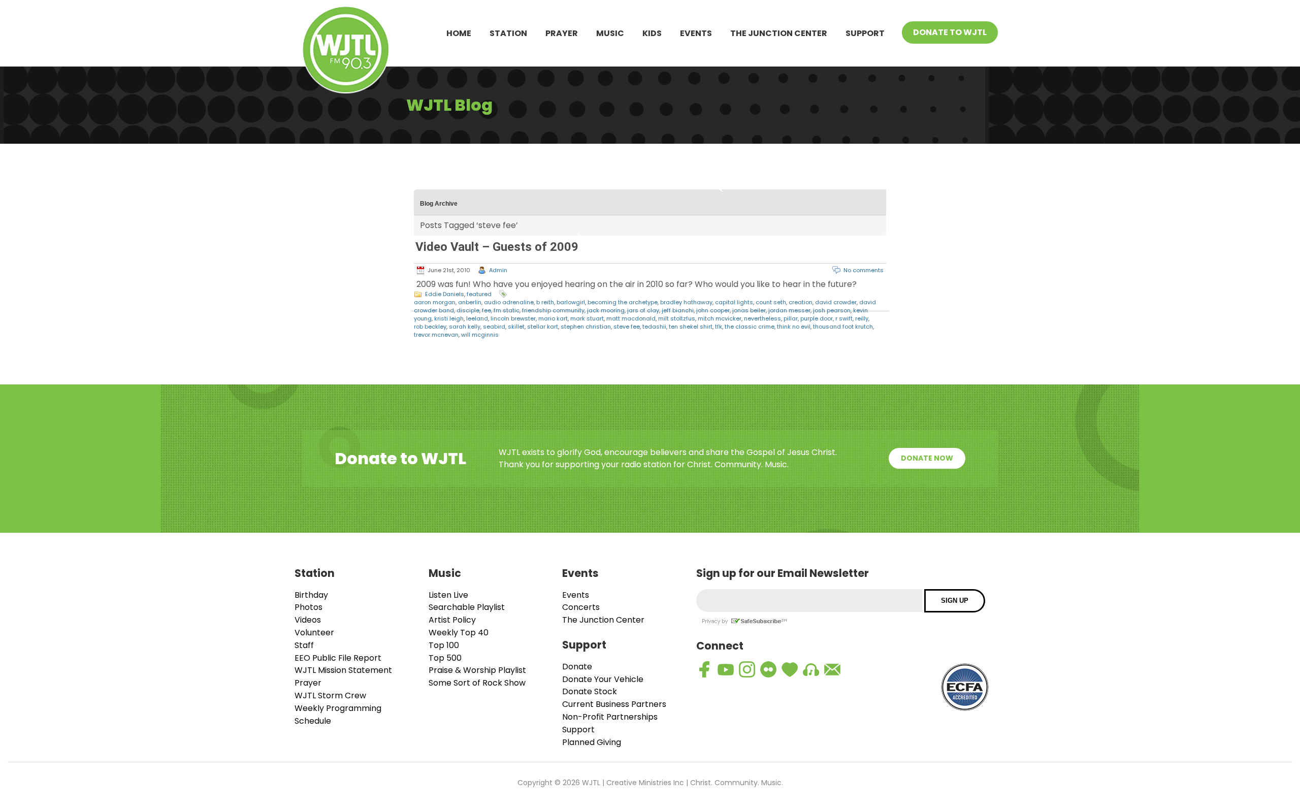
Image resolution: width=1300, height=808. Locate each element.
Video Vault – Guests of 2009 (496, 247)
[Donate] (790, 669)
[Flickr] (768, 669)
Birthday (311, 595)
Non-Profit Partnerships (610, 717)
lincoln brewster (513, 318)
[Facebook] (704, 669)
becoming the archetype (623, 302)
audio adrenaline (509, 302)
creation (800, 302)
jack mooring (606, 310)
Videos (308, 620)
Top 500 (445, 658)
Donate (577, 666)
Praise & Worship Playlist (477, 670)
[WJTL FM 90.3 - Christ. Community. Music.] (345, 51)
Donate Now (927, 458)
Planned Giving (591, 742)
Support (865, 33)
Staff (304, 645)
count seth (771, 302)
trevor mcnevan (436, 335)
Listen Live (448, 595)
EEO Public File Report (338, 658)
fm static (506, 310)
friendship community (553, 310)
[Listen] (811, 669)
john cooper (713, 310)
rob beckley (430, 326)
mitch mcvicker (719, 318)
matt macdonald (631, 318)
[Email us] (832, 669)
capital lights (734, 302)
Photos (308, 607)
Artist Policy (452, 620)
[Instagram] (747, 669)
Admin (498, 270)
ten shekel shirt (690, 326)
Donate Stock (589, 691)
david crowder (836, 302)
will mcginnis (480, 335)
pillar (791, 318)
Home (458, 33)
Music (610, 33)
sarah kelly (464, 326)
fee (486, 310)
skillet (516, 326)
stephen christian (586, 326)
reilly (861, 318)
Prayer (561, 33)
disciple (468, 310)
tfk (718, 326)
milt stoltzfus (676, 318)
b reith (545, 302)
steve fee (626, 326)
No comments (863, 270)
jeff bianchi (678, 310)
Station (508, 33)
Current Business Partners (614, 704)
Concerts (581, 607)
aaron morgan (435, 302)
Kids (652, 33)
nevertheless (762, 318)
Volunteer (314, 632)
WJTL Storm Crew (330, 695)
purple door (816, 318)
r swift (844, 318)
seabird (494, 326)
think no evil (793, 326)
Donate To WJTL (950, 32)
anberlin (469, 302)
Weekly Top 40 (459, 632)
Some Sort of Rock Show (477, 683)
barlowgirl (571, 302)
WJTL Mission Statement (343, 670)
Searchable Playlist (467, 607)
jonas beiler (749, 310)
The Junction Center (778, 33)
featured (479, 294)
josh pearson (832, 310)
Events (696, 33)
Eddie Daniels (444, 294)
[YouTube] (726, 669)
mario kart (553, 318)
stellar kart (542, 326)
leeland (477, 318)
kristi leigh (449, 318)
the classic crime (749, 326)
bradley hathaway (686, 302)
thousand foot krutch (843, 326)
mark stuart (587, 318)
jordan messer (789, 310)
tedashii (654, 326)
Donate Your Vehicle (602, 679)
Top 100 (444, 645)
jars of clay (643, 310)
